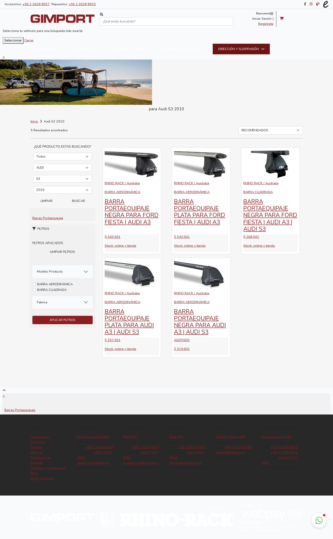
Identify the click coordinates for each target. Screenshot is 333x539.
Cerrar (29, 40)
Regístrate (265, 24)
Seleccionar (13, 40)
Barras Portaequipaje (47, 218)
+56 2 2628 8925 (82, 4)
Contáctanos (40, 436)
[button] (319, 520)
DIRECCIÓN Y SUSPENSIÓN (239, 49)
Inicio (34, 121)
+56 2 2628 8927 (36, 4)
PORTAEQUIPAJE (86, 49)
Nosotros (37, 442)
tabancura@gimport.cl (93, 462)
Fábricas (37, 452)
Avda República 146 (230, 436)
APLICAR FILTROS (62, 320)
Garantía (37, 462)
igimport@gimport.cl (230, 452)
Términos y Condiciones (48, 468)
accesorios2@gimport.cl (141, 462)
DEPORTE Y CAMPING (131, 49)
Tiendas (36, 447)
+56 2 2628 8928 (99, 447)
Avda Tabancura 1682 (93, 436)
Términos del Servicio (264, 530)
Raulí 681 (130, 436)
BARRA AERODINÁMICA (55, 284)
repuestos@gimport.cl (185, 462)
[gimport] (62, 18)
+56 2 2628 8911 (284, 447)
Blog (34, 473)
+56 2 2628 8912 (284, 452)
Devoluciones (41, 457)
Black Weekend (42, 478)
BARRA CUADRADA (52, 289)
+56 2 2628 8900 (238, 447)
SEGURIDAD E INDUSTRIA (183, 49)
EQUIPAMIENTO (45, 49)
